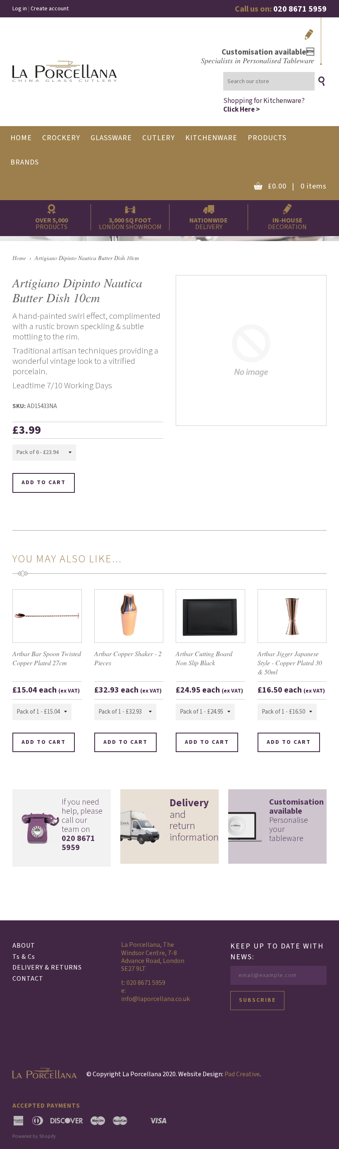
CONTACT (27, 978)
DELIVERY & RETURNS (47, 967)
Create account (50, 9)
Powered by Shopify (34, 1136)
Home (19, 258)
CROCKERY (61, 138)
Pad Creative (242, 1074)
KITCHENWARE (211, 138)
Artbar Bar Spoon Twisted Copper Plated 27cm (46, 658)
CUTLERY (158, 138)
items (297, 186)
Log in (19, 9)
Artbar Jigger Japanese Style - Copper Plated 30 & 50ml (290, 662)
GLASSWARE (111, 138)
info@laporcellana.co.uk (155, 998)
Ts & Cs (23, 956)
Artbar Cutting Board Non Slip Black (204, 658)
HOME (21, 138)
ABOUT (23, 945)
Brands (24, 162)
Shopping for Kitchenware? (264, 105)
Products (267, 138)
